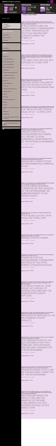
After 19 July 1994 (7, 64)
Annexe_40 (23, 413)
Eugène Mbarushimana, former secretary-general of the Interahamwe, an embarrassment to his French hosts (37, 191)
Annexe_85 (23, 201)
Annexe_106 (24, 43)
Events (37, 21)
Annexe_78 (23, 223)
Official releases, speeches (27, 23)
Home (48, 1)
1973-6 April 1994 (36, 234)
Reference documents (8, 78)
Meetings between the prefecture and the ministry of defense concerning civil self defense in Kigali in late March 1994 (35, 401)
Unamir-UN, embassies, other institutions (31, 80)
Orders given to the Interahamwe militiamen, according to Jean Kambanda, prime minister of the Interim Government (37, 136)
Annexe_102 (24, 95)
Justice (5, 86)
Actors (41, 21)
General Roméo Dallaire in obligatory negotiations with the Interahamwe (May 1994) (37, 86)
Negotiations (49, 79)
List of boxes (6, 48)
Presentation (6, 34)
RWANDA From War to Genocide (11, 1)
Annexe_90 (23, 117)
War (35, 23)
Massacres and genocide (33, 57)
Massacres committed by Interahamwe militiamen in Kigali (37, 163)
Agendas (5, 69)
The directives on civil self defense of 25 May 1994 (37, 61)
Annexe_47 (23, 270)
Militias (52, 22)
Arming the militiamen (34, 237)
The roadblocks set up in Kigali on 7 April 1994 (36, 216)
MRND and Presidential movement (42, 22)
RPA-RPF (5, 114)
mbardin (33, 40)
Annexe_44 (23, 355)
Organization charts (42, 367)
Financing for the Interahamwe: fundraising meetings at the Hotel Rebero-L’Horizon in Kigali (37, 261)
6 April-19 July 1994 (47, 21)
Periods (23, 21)
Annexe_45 (23, 326)
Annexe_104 (24, 68)
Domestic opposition (26, 22)
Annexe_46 (23, 301)
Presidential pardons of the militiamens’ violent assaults (38, 318)
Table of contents (7, 37)
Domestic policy (36, 56)
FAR (33, 22)
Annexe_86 (23, 171)
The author (5, 40)
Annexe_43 (23, 380)
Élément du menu (6, 18)
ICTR (4, 104)
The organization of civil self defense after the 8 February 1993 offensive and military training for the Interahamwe (36, 345)
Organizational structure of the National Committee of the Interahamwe (37, 372)
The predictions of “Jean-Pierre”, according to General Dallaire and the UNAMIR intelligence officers (36, 290)
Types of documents (30, 21)
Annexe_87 (23, 147)
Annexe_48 (23, 243)
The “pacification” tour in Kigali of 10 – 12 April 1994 (36, 110)
